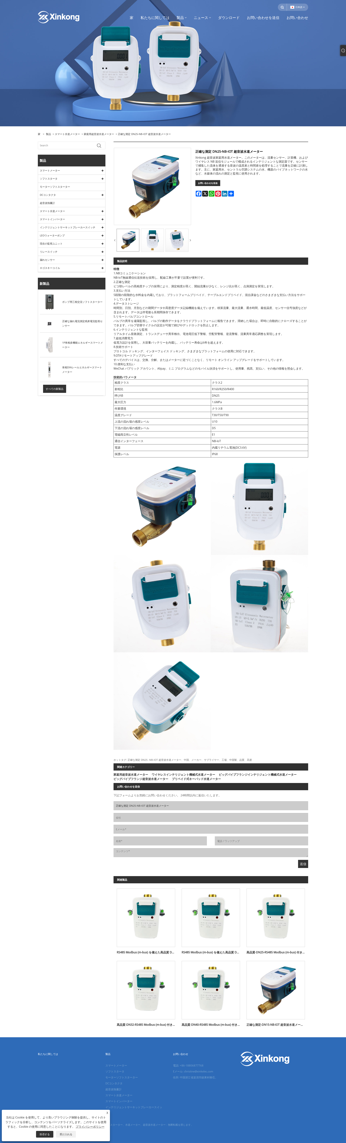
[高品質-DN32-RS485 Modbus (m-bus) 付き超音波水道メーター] (146, 988)
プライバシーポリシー (90, 1127)
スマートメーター (50, 170)
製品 (48, 134)
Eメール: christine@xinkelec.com (193, 1071)
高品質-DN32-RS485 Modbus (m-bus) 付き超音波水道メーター (147, 1025)
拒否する (45, 1134)
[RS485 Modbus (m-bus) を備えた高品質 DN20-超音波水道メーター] (210, 916)
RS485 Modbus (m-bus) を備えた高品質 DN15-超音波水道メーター (147, 952)
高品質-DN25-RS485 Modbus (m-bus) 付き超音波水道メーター (277, 952)
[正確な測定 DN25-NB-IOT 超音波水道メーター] (128, 240)
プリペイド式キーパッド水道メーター (196, 779)
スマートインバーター (52, 219)
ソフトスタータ (48, 178)
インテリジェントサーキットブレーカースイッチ (67, 227)
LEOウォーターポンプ (52, 235)
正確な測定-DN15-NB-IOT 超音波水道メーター (276, 1025)
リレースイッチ (48, 251)
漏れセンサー (47, 259)
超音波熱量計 (47, 203)
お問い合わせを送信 (208, 183)
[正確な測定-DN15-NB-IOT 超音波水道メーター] (275, 988)
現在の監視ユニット (51, 243)
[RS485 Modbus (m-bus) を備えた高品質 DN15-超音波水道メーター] (146, 916)
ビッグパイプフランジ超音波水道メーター (141, 779)
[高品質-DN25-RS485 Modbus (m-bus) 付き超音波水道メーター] (275, 916)
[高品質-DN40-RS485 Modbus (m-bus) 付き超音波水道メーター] (210, 988)
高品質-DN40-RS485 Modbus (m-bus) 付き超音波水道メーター (212, 1025)
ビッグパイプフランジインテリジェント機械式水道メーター (258, 774)
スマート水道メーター (67, 134)
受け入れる (66, 1134)
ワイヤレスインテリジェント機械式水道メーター (183, 774)
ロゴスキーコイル (50, 268)
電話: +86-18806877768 (188, 1065)
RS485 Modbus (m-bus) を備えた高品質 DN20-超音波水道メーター (212, 952)
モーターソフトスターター (55, 186)
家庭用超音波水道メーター (99, 134)
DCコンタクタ (48, 195)
